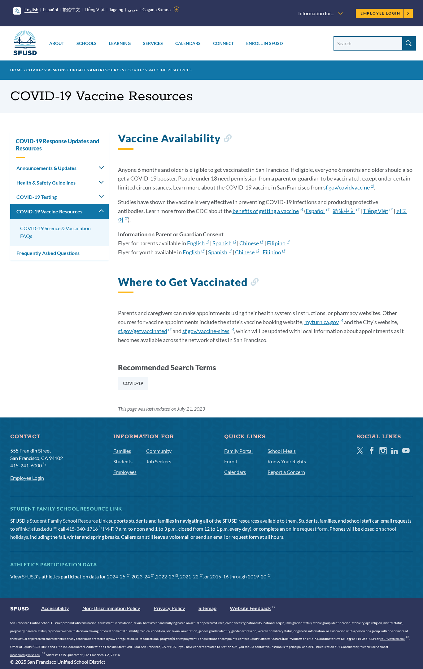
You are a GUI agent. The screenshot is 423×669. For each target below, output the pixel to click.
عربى (133, 9)
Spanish (222, 243)
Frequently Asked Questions (48, 253)
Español (50, 9)
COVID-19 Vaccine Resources (49, 211)
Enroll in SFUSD (264, 43)
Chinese (249, 243)
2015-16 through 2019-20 (238, 576)
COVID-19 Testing (36, 197)
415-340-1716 (82, 529)
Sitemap (207, 608)
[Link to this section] (227, 139)
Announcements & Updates (46, 168)
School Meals (282, 451)
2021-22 (189, 576)
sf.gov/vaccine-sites (205, 331)
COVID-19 (133, 383)
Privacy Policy (169, 608)
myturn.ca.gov (321, 322)
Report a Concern (286, 472)
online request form (307, 529)
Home (16, 70)
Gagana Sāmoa (156, 9)
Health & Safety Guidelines (46, 182)
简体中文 (344, 210)
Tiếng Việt (95, 9)
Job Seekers (158, 461)
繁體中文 (71, 9)
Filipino (276, 243)
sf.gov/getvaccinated (142, 331)
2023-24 (140, 576)
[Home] (25, 43)
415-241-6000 (26, 465)
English (31, 9)
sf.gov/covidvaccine (346, 187)
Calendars (188, 43)
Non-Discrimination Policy (111, 608)
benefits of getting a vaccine (266, 210)
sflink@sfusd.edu (34, 529)
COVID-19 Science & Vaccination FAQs (55, 232)
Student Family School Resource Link (69, 521)
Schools (86, 43)
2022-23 (165, 576)
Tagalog (116, 9)
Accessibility (55, 608)
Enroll (230, 461)
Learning (120, 43)
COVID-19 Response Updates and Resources (75, 70)
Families (122, 451)
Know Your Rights (287, 461)
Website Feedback (250, 608)
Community (159, 451)
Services (153, 43)
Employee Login (380, 13)
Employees (125, 472)
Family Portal (238, 451)
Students (123, 461)
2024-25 (116, 576)
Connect (223, 43)
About (56, 43)
